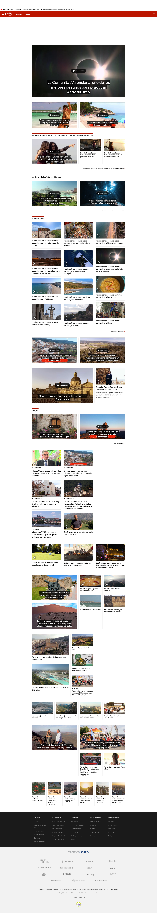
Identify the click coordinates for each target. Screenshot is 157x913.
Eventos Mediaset (58, 836)
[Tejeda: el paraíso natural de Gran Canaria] (114, 708)
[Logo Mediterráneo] (101, 880)
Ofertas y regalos (58, 825)
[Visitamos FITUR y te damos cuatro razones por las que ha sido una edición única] (46, 519)
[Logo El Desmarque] (44, 867)
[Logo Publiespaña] (78, 880)
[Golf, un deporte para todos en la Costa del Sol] (78, 521)
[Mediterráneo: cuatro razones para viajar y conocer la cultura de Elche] (78, 230)
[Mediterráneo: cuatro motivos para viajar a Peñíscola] (78, 287)
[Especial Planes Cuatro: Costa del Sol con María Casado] (110, 376)
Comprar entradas (58, 821)
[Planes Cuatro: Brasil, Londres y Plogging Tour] (70, 788)
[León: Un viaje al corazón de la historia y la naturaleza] (66, 708)
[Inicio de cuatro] (3, 14)
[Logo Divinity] (113, 861)
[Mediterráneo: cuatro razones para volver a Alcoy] (110, 310)
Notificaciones (39, 834)
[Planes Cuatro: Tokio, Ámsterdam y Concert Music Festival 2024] (118, 788)
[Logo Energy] (113, 868)
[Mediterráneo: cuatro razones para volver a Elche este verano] (110, 230)
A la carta (75, 688)
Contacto (115, 889)
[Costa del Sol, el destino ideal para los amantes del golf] (46, 552)
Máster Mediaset (39, 842)
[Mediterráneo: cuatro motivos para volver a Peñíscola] (110, 284)
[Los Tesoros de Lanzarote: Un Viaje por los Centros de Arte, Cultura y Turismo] (54, 737)
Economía (111, 832)
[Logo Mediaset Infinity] (44, 861)
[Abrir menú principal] (154, 14)
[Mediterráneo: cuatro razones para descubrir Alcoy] (46, 312)
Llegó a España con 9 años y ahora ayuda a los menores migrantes (21, 9)
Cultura (110, 836)
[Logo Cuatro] (90, 861)
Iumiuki (73, 839)
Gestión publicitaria (103, 889)
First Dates (74, 821)
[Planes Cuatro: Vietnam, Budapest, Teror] (38, 788)
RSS (111, 889)
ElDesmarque (94, 832)
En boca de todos (77, 825)
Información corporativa (52, 889)
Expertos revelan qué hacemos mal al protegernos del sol (58, 9)
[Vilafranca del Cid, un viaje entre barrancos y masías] (114, 601)
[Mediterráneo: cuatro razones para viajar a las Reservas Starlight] (78, 258)
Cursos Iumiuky (57, 832)
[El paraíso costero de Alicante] (90, 601)
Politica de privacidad (65, 889)
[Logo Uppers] (67, 874)
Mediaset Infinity (95, 821)
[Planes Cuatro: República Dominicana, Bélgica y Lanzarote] (54, 788)
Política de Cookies (92, 889)
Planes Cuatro (37, 468)
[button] (78, 71)
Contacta (37, 821)
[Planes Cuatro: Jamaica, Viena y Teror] (114, 759)
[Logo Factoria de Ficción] (67, 868)
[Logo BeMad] (44, 874)
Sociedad (111, 829)
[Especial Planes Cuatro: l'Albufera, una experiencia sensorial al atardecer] (114, 145)
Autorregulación (39, 831)
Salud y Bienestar (58, 839)
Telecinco (93, 825)
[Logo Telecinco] (67, 861)
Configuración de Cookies (79, 889)
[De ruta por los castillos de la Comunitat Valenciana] (50, 644)
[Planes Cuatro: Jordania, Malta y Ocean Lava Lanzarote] (102, 788)
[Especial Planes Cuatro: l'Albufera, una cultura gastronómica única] (90, 145)
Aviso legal (41, 889)
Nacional (111, 821)
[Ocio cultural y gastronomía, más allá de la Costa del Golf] (78, 552)
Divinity (92, 829)
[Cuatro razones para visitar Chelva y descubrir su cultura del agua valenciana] (78, 458)
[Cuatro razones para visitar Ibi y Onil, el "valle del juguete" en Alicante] (46, 488)
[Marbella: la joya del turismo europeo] (42, 708)
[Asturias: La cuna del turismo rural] (82, 640)
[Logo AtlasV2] (55, 880)
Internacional (112, 825)
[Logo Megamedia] (79, 897)
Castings (37, 838)
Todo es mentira (76, 836)
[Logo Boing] (89, 868)
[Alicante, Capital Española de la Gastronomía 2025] (90, 581)
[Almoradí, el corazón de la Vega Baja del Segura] (82, 660)
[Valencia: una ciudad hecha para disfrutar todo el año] (90, 708)
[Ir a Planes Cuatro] (10, 14)
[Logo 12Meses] (113, 874)
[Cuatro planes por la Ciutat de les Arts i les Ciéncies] (50, 674)
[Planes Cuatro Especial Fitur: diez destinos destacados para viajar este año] (46, 458)
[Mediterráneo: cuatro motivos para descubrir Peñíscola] (46, 286)
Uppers (92, 836)
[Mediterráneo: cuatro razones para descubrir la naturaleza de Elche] (46, 230)
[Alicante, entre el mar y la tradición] (114, 581)
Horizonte (74, 832)
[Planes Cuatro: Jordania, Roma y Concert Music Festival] (86, 788)
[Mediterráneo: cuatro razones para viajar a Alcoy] (78, 312)
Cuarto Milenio (76, 829)
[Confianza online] (78, 906)
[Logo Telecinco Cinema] (90, 874)
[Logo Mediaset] (78, 853)
